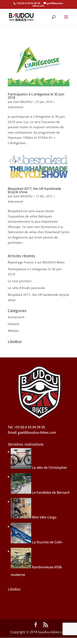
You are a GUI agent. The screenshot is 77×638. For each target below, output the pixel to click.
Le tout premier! (20, 281)
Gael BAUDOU (22, 102)
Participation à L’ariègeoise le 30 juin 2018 (36, 96)
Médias (13, 331)
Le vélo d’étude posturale (26, 288)
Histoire (13, 324)
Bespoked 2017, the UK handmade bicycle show (34, 190)
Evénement (15, 107)
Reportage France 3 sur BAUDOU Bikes (36, 262)
